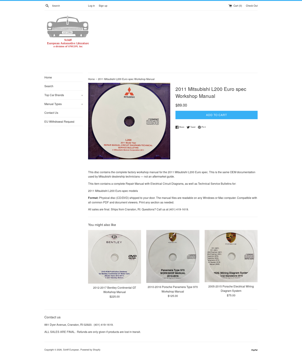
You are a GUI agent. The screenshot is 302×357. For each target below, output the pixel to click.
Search (48, 86)
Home (48, 77)
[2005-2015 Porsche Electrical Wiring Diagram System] (231, 256)
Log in (91, 5)
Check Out (252, 5)
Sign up (103, 5)
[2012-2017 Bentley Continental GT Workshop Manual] (114, 256)
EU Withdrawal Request (59, 122)
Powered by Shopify (90, 349)
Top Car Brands (63, 95)
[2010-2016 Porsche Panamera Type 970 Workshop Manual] (172, 256)
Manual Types (63, 104)
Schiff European (71, 349)
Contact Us (51, 113)
